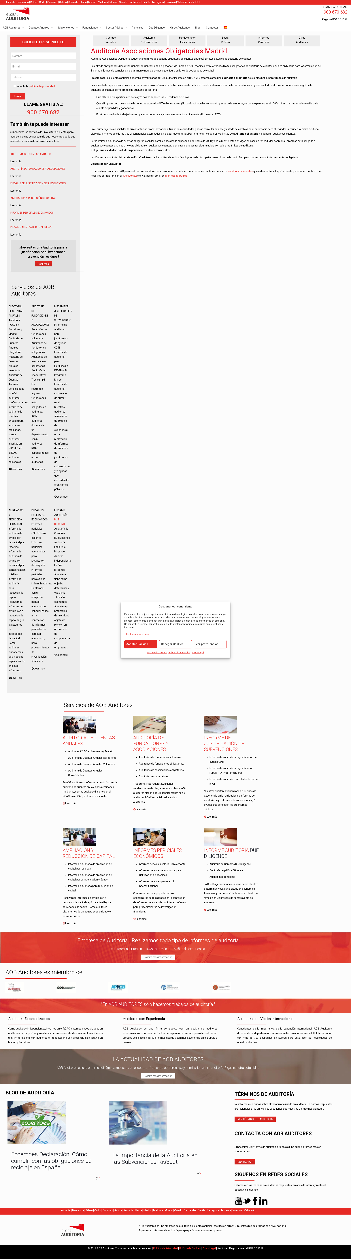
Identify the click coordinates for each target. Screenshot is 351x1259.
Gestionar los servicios (138, 634)
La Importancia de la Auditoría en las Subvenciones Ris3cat (154, 1158)
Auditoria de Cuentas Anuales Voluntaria (91, 764)
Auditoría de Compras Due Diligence (230, 864)
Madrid (92, 2)
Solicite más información (158, 957)
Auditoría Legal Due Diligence (226, 870)
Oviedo (123, 2)
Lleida (83, 2)
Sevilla (146, 2)
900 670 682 (43, 112)
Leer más (43, 263)
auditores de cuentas (240, 171)
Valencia (182, 2)
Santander (135, 2)
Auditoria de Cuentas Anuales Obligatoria (92, 757)
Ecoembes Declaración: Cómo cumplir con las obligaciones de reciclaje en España (51, 1161)
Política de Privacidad (179, 652)
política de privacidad (42, 86)
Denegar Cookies (172, 644)
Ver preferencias (207, 644)
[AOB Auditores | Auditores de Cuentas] (25, 14)
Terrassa (170, 2)
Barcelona (23, 2)
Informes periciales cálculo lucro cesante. (162, 864)
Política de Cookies (157, 652)
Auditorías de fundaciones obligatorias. (161, 763)
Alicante (10, 2)
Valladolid (194, 2)
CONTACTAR (244, 1161)
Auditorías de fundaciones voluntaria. (160, 757)
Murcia (113, 2)
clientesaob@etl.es (176, 175)
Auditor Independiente (222, 876)
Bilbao (33, 2)
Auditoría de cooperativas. (154, 776)
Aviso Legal (198, 652)
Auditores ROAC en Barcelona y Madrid (90, 751)
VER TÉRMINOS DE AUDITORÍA (255, 1119)
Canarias (52, 2)
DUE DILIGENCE (43, 227)
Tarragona (158, 2)
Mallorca (103, 2)
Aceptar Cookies (137, 644)
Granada (73, 2)
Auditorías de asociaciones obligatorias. (161, 770)
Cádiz (42, 2)
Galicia (63, 2)
